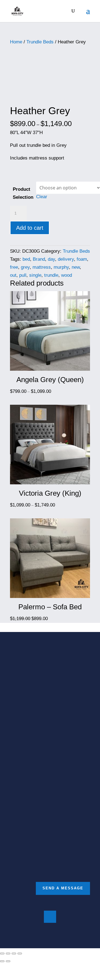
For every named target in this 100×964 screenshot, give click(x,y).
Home (16, 42)
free (14, 267)
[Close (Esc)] (2, 953)
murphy (61, 267)
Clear (41, 196)
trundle (51, 275)
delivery (66, 259)
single (35, 275)
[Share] (8, 953)
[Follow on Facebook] (50, 917)
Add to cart (29, 228)
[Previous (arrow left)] (2, 961)
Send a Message (62, 888)
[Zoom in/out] (20, 953)
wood (66, 275)
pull (22, 275)
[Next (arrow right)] (8, 961)
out (13, 275)
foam (82, 259)
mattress (41, 267)
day (51, 259)
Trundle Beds (40, 42)
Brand (39, 259)
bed (26, 259)
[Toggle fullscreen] (14, 953)
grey (25, 267)
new (76, 267)
